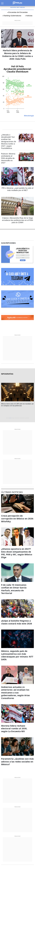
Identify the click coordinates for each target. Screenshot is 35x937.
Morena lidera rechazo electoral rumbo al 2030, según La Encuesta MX (14, 728)
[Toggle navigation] (2, 3)
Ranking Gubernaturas (12, 16)
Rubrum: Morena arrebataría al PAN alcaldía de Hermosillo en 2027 (8, 158)
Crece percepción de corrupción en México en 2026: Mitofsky (17, 518)
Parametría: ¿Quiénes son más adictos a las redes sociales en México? (17, 761)
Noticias (29, 16)
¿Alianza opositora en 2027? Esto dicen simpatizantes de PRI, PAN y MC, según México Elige (16, 553)
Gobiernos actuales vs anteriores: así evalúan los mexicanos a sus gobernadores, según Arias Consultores (15, 692)
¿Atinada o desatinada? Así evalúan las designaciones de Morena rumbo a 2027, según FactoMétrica (8, 141)
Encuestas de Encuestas (18, 12)
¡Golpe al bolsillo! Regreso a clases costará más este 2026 (16, 622)
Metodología (29, 116)
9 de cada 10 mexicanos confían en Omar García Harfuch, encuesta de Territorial (13, 589)
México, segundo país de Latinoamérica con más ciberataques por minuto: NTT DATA (17, 655)
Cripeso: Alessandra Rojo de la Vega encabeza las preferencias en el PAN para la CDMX (17, 220)
